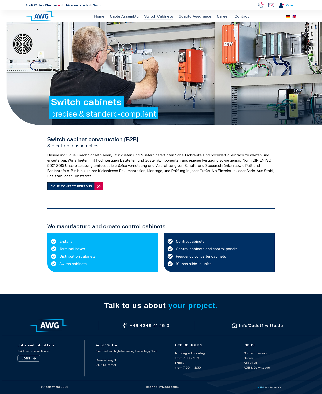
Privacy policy (169, 387)
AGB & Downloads (257, 367)
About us (250, 362)
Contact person (255, 353)
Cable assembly (124, 16)
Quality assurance (195, 16)
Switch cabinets (158, 16)
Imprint (151, 387)
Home (99, 16)
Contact (242, 16)
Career (290, 5)
